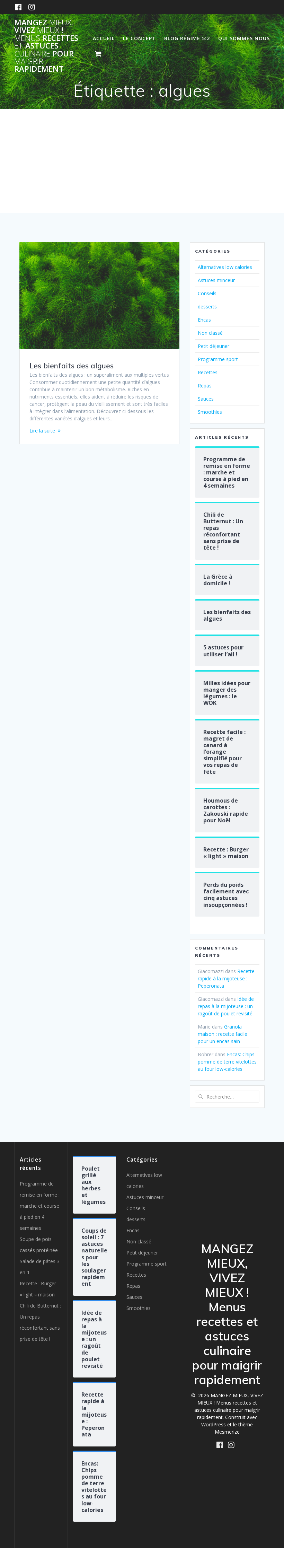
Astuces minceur (216, 280)
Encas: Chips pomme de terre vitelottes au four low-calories (227, 1061)
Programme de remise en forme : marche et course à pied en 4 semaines (40, 1205)
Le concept (139, 38)
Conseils (207, 293)
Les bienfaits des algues (71, 365)
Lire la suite (42, 430)
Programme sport (218, 359)
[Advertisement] (142, 161)
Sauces (206, 398)
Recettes (208, 372)
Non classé (210, 333)
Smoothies (210, 412)
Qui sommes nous (244, 38)
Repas (205, 385)
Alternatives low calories (225, 267)
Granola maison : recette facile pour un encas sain (222, 1033)
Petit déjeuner (213, 346)
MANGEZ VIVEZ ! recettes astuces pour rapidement (46, 46)
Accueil (104, 38)
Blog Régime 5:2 (187, 38)
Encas (204, 319)
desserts (207, 306)
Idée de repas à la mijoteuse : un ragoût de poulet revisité (226, 1006)
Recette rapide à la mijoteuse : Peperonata (226, 978)
